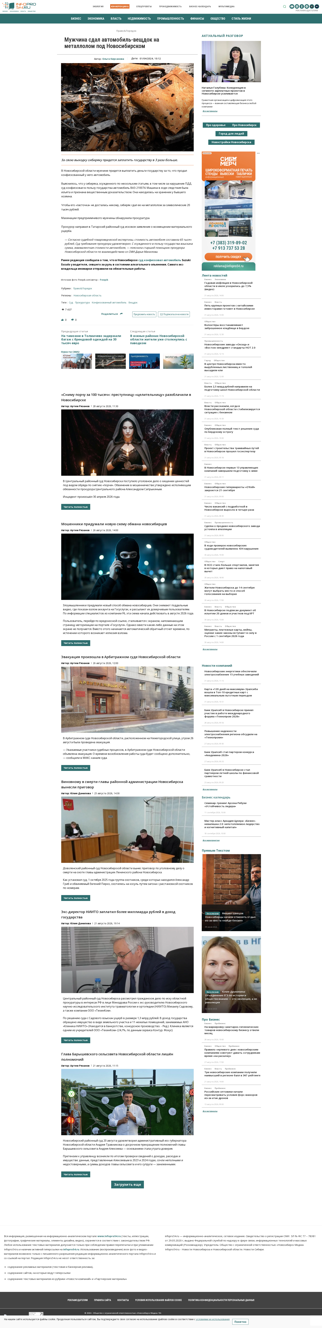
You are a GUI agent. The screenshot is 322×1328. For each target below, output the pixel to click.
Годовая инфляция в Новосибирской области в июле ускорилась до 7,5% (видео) (228, 286)
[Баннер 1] (76, 361)
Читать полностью (76, 506)
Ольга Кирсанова (113, 58)
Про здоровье (216, 125)
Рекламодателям (307, 10)
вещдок (133, 302)
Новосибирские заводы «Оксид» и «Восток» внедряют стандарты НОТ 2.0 (229, 346)
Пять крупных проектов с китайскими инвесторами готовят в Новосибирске (229, 307)
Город (207, 360)
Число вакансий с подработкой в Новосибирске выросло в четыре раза (229, 508)
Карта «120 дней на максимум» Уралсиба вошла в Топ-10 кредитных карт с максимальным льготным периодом (231, 692)
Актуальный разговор (222, 36)
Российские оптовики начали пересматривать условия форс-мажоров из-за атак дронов (230, 1095)
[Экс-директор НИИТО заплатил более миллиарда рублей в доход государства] (127, 960)
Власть (218, 302)
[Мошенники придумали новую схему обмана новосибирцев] (127, 567)
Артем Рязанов (80, 406)
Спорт (221, 561)
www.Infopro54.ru (109, 1236)
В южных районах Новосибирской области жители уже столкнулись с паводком (158, 339)
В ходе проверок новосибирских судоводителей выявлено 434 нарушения (231, 547)
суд (71, 302)
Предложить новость (144, 314)
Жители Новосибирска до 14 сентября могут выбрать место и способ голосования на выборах (229, 591)
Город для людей (231, 133)
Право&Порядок (126, 31)
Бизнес (208, 279)
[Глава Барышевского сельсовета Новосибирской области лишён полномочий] (127, 1102)
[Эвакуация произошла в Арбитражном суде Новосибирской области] (127, 700)
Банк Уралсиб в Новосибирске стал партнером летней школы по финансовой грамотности (231, 773)
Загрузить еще (127, 1184)
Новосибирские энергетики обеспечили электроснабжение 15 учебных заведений (231, 673)
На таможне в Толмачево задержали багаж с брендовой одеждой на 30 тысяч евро (91, 339)
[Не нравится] (72, 319)
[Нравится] (62, 319)
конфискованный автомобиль (109, 302)
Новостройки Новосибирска (231, 142)
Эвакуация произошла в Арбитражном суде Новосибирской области (120, 657)
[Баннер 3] (144, 361)
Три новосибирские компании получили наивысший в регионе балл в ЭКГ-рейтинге (232, 1073)
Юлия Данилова (80, 793)
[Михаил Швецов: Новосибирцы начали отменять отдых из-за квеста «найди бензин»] (231, 892)
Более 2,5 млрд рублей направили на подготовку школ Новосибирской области (232, 388)
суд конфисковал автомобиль (159, 260)
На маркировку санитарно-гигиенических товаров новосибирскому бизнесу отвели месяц (231, 1030)
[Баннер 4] (178, 361)
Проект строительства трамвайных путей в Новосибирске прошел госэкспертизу (231, 449)
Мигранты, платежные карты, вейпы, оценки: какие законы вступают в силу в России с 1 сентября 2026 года (230, 633)
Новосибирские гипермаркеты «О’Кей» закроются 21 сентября (229, 488)
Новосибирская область (87, 295)
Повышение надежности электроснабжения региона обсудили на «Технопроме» (230, 734)
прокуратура (82, 302)
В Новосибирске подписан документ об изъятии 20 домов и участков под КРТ (230, 611)
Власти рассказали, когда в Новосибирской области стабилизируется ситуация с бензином (232, 409)
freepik (104, 279)
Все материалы (210, 111)
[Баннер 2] (110, 361)
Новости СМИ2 (70, 351)
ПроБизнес (220, 1023)
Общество (209, 321)
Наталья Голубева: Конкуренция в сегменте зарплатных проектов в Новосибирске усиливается (224, 90)
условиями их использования (213, 1319)
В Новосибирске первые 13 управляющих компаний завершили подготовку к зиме (231, 469)
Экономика (220, 279)
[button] (284, 6)
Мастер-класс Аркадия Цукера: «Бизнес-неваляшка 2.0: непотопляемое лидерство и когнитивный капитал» (232, 824)
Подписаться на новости (176, 314)
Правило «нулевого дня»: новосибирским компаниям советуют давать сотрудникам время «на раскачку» (232, 1053)
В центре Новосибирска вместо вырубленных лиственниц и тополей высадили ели (228, 367)
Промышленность (213, 341)
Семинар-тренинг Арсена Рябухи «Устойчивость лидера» (225, 804)
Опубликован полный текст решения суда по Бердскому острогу (231, 430)
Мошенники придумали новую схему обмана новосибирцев (114, 524)
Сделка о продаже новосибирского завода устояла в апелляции (232, 527)
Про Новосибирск (244, 125)
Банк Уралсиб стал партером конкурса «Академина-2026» (229, 753)
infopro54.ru (71, 1249)
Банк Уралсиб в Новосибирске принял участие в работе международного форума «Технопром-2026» (228, 713)
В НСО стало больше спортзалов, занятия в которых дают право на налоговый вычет (231, 568)
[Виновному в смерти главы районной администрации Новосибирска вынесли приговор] (127, 830)
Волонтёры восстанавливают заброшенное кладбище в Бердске (226, 326)
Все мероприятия (211, 840)
